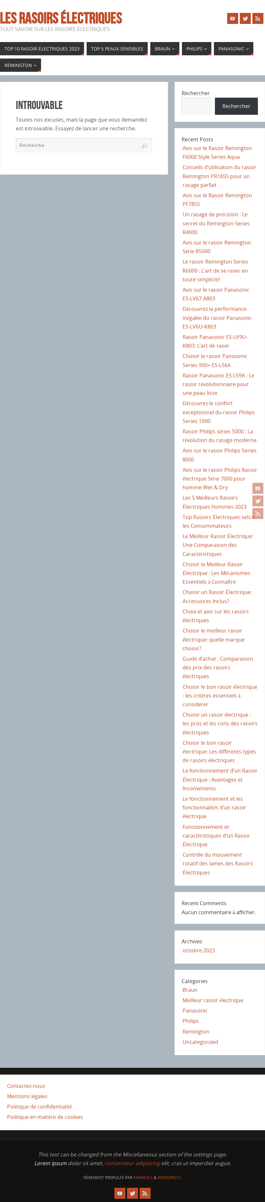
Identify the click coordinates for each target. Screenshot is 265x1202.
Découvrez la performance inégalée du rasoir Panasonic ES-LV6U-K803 (217, 317)
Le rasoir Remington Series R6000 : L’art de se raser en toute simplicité (215, 270)
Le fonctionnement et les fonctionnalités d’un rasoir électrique (214, 807)
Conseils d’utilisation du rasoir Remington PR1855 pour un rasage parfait (219, 176)
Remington (196, 1031)
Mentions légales (27, 1096)
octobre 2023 (199, 950)
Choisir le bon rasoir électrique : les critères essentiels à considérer (220, 695)
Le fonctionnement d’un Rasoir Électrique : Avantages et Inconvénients (220, 779)
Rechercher (196, 93)
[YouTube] (257, 488)
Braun (190, 989)
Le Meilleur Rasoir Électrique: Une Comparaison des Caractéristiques (218, 545)
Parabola (143, 1177)
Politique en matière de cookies (45, 1117)
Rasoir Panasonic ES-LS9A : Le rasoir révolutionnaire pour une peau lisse (218, 384)
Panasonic (195, 1010)
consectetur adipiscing (132, 1163)
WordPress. (170, 1177)
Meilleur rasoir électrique (213, 1000)
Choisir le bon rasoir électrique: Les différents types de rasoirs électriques (219, 751)
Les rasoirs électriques (61, 18)
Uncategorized (200, 1041)
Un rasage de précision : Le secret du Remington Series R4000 (216, 223)
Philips (191, 1020)
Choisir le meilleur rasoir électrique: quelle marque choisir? (214, 639)
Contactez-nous (26, 1085)
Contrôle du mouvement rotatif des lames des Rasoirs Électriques (218, 863)
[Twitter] (257, 500)
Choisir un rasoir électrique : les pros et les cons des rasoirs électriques (220, 723)
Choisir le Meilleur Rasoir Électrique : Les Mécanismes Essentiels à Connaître (216, 573)
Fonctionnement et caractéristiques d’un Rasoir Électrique (216, 835)
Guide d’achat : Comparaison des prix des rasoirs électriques (218, 667)
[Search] (144, 146)
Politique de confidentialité (39, 1106)
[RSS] (257, 513)
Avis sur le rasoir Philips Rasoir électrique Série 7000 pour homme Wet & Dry (220, 478)
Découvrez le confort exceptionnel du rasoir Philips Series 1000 (219, 412)
